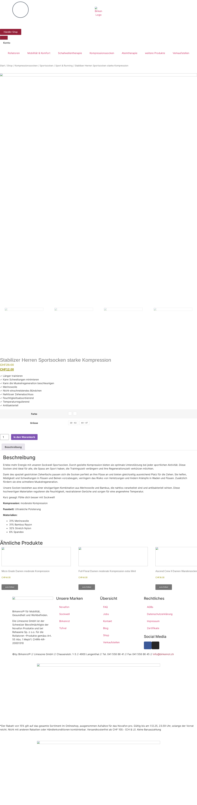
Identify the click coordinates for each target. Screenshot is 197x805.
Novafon (64, 606)
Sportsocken (46, 65)
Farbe (34, 414)
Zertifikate (153, 628)
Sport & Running (64, 65)
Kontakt (107, 621)
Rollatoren (14, 53)
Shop (10, 65)
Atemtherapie (129, 53)
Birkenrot (64, 621)
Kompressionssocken (102, 53)
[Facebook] (148, 645)
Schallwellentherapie (70, 53)
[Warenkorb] (4, 38)
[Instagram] (155, 645)
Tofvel (62, 628)
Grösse (34, 423)
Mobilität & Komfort (38, 53)
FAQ (105, 606)
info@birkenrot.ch (163, 654)
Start (2, 65)
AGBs (150, 606)
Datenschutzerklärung (160, 614)
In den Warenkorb (24, 437)
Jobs (106, 614)
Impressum (153, 621)
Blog (105, 628)
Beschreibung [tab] (13, 447)
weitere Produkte (155, 53)
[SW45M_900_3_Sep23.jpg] (98, 190)
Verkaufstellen (181, 53)
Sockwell (64, 614)
